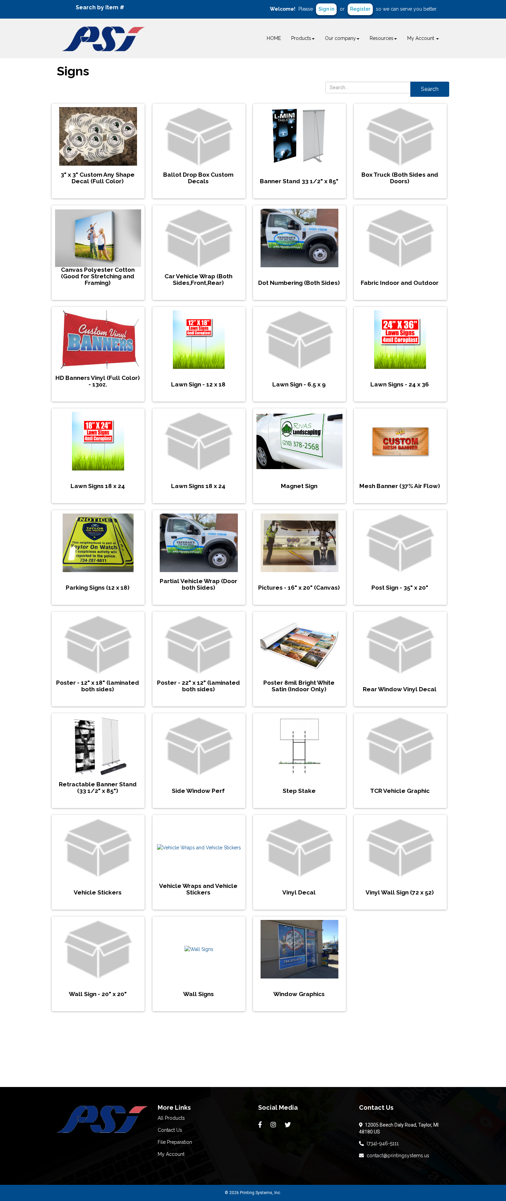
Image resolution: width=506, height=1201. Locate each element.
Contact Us (170, 1130)
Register (360, 9)
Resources (381, 38)
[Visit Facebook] (261, 1124)
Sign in (326, 9)
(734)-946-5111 (381, 1143)
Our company (340, 38)
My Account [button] (421, 38)
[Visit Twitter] (289, 1124)
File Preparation (175, 1142)
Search (430, 89)
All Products (171, 1118)
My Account (171, 1154)
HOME (274, 38)
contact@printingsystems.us (396, 1155)
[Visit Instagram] (274, 1124)
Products (301, 38)
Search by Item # (100, 7)
